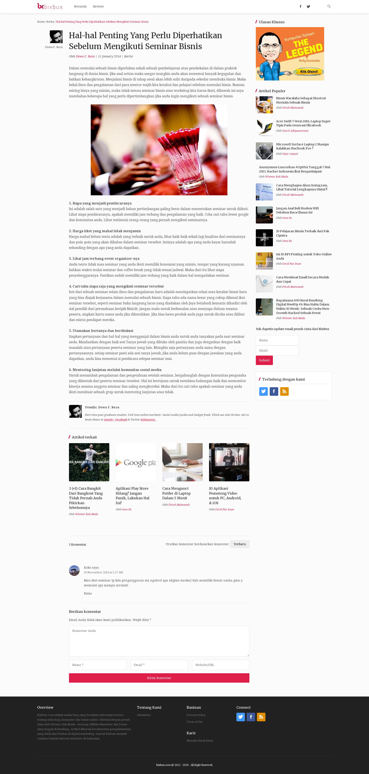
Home (41, 21)
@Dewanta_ (148, 419)
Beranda (80, 6)
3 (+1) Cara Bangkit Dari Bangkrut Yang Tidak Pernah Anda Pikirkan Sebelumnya (86, 498)
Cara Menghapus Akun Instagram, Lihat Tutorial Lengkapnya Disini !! (302, 187)
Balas (88, 593)
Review (98, 6)
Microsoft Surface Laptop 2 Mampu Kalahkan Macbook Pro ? (302, 146)
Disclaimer (144, 715)
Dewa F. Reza (85, 56)
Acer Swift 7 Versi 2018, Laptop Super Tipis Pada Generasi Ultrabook (303, 123)
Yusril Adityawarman (295, 130)
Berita (50, 21)
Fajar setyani (290, 153)
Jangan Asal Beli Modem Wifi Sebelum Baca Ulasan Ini (297, 210)
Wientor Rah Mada (86, 514)
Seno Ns (127, 509)
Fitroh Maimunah (179, 504)
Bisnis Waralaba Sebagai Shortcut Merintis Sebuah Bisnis (301, 100)
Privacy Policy (196, 715)
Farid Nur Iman (224, 509)
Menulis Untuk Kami (200, 740)
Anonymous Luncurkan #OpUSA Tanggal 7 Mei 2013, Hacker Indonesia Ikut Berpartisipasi (294, 169)
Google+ (109, 419)
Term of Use (195, 721)
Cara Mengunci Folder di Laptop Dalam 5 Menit (176, 493)
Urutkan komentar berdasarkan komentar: (198, 544)
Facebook (121, 419)
